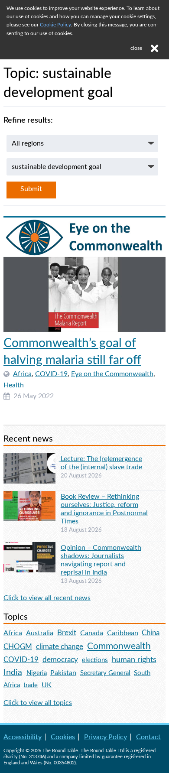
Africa (22, 373)
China (150, 633)
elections (95, 660)
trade (30, 685)
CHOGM (17, 646)
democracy (60, 659)
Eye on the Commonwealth (112, 373)
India (12, 672)
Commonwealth (119, 646)
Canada (91, 633)
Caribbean (122, 633)
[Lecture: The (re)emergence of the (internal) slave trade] (32, 458)
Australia (39, 633)
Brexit (66, 633)
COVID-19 (51, 373)
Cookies (63, 737)
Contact (148, 737)
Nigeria (36, 673)
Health (13, 385)
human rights (134, 659)
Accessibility (22, 737)
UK (47, 685)
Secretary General (105, 673)
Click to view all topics (37, 702)
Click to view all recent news (47, 597)
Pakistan (63, 672)
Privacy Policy (105, 737)
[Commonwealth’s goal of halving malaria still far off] (84, 275)
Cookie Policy (55, 24)
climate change (59, 646)
